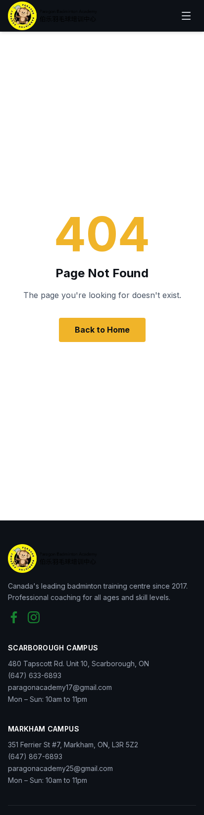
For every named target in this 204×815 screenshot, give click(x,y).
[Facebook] (14, 617)
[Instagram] (34, 617)
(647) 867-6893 (35, 756)
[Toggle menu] (186, 16)
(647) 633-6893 (34, 675)
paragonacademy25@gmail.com (60, 768)
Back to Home (102, 330)
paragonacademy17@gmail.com (60, 687)
